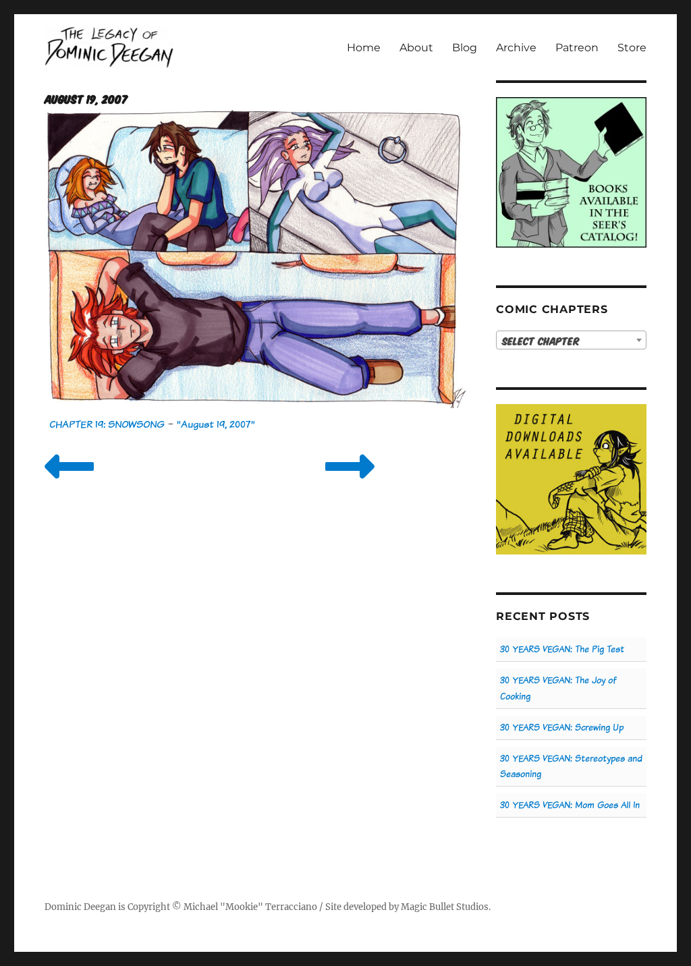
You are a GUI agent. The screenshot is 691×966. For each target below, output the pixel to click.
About (416, 47)
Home (364, 47)
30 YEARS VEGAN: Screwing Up (562, 727)
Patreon (577, 47)
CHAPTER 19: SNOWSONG (107, 424)
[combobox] (571, 340)
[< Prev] (69, 483)
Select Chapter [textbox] (541, 340)
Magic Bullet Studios (445, 907)
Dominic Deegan (80, 907)
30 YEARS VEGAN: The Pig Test (562, 649)
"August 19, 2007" (216, 424)
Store (631, 47)
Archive (516, 47)
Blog (464, 47)
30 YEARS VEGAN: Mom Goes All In (570, 805)
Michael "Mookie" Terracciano (250, 907)
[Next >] (350, 483)
